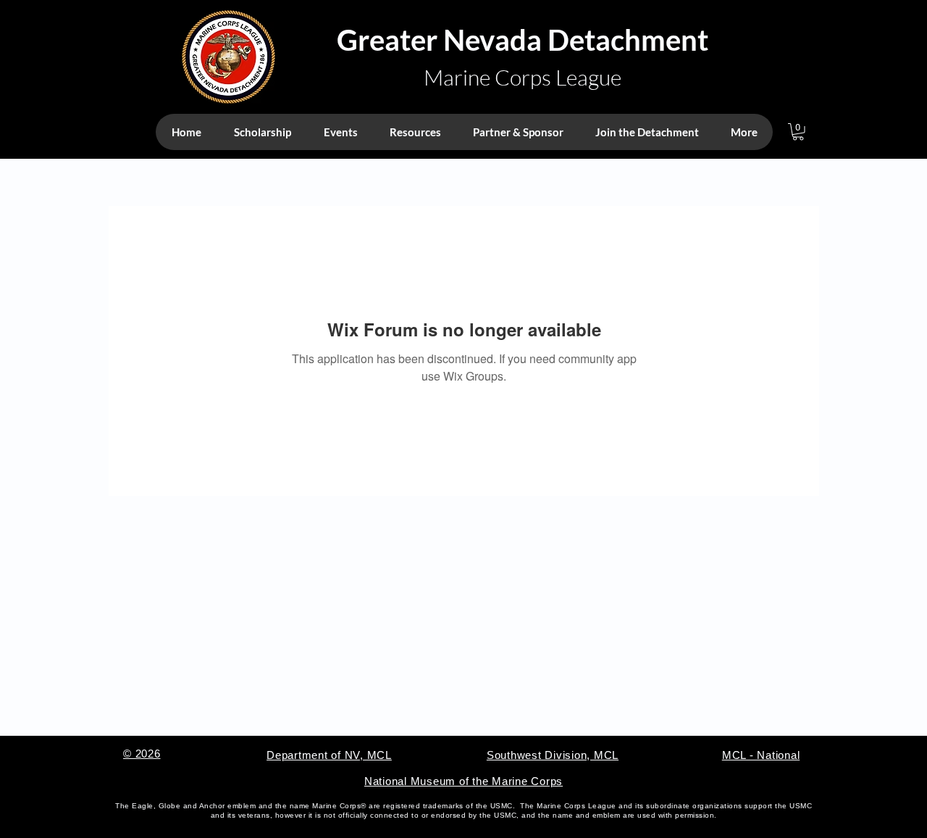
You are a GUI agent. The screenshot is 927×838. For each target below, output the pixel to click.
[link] (798, 132)
